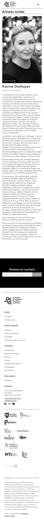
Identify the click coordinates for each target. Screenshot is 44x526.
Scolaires (8, 330)
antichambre (24, 513)
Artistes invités (13, 12)
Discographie (10, 367)
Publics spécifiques (12, 333)
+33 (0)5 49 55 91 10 (13, 398)
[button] (38, 5)
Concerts (8, 317)
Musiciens (8, 357)
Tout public (9, 337)
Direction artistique (12, 354)
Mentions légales (10, 516)
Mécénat (8, 381)
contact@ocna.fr (11, 401)
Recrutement (9, 370)
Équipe (7, 360)
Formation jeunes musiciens (15, 340)
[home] (9, 4)
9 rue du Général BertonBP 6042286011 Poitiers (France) (14, 393)
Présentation (9, 350)
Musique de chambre (12, 364)
